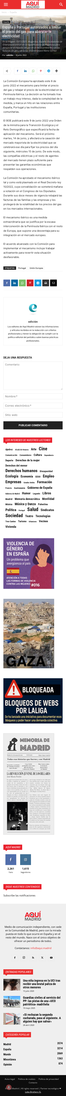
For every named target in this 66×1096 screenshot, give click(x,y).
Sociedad (14, 515)
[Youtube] (51, 957)
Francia (8, 488)
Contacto (33, 1082)
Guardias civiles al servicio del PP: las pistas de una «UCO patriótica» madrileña (42, 1001)
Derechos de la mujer (28, 460)
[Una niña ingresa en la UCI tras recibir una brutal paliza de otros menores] (11, 985)
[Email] (53, 283)
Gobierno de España (39, 487)
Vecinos (43, 521)
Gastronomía (19, 488)
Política (10, 510)
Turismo (22, 521)
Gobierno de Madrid (12, 494)
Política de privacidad (49, 1079)
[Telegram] (48, 71)
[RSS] (33, 957)
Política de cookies (26, 1079)
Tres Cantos (10, 521)
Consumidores (25, 455)
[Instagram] (23, 957)
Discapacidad (46, 471)
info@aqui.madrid (40, 948)
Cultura (38, 455)
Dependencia (48, 455)
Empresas (13, 482)
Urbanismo (33, 521)
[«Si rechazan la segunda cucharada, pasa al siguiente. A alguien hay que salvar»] (11, 1019)
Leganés (36, 493)
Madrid (8, 499)
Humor (26, 493)
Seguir (25, 855)
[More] (56, 71)
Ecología (11, 476)
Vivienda (10, 526)
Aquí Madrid (12, 847)
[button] (5, 4)
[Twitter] (42, 957)
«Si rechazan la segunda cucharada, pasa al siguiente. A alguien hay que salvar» (42, 1018)
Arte (33, 449)
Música (8, 504)
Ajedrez (9, 449)
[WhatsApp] (33, 71)
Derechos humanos (21, 470)
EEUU (37, 476)
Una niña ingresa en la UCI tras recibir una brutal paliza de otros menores (41, 984)
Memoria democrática (27, 499)
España (13, 12)
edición (9, 55)
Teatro (29, 516)
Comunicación (11, 455)
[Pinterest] (40, 71)
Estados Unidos (29, 483)
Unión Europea (36, 268)
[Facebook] (17, 71)
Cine (43, 448)
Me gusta (10, 855)
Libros (46, 493)
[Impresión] (45, 283)
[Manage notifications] (9, 1087)
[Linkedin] (25, 71)
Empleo (48, 476)
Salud (32, 509)
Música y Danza (25, 504)
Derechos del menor (16, 465)
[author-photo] (33, 317)
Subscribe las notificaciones (19, 895)
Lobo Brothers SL (33, 1091)
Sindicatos (47, 510)
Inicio (4, 12)
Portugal (22, 268)
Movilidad (48, 499)
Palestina (43, 504)
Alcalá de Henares (22, 450)
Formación (44, 482)
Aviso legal (10, 1079)
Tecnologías (43, 516)
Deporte (9, 460)
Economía (27, 476)
